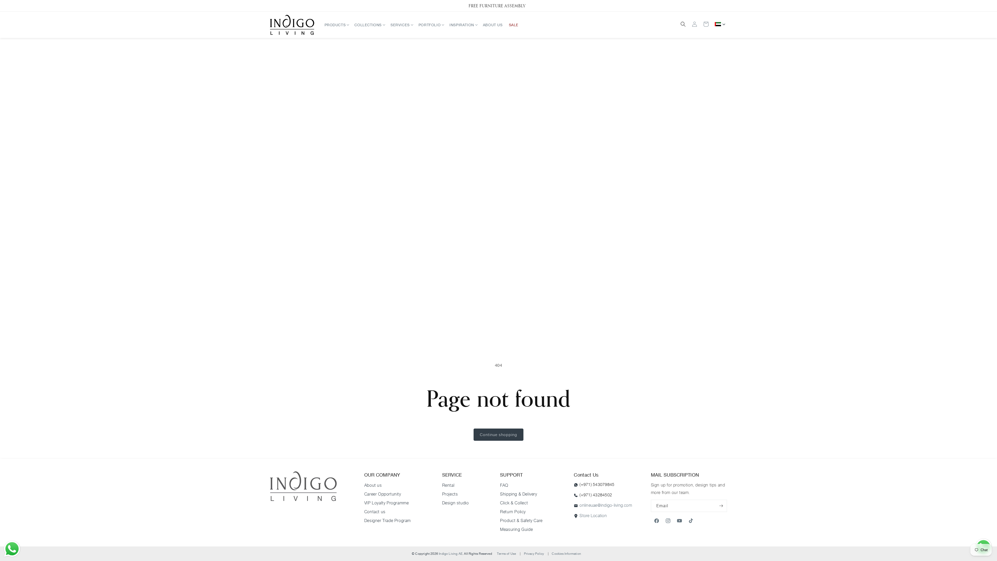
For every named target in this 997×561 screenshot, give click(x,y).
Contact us (375, 511)
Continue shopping (498, 434)
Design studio (455, 502)
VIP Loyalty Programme (386, 502)
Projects (450, 494)
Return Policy (513, 511)
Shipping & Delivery (518, 494)
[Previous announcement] (277, 6)
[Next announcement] (720, 6)
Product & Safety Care (521, 520)
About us (373, 485)
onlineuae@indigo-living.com (606, 505)
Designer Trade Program (387, 520)
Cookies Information (566, 554)
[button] (336, 25)
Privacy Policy (534, 554)
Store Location (593, 515)
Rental (448, 485)
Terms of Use (506, 554)
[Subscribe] (721, 506)
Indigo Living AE (450, 554)
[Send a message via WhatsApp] (12, 548)
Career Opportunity (382, 494)
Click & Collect (514, 502)
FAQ (504, 485)
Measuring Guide (516, 529)
